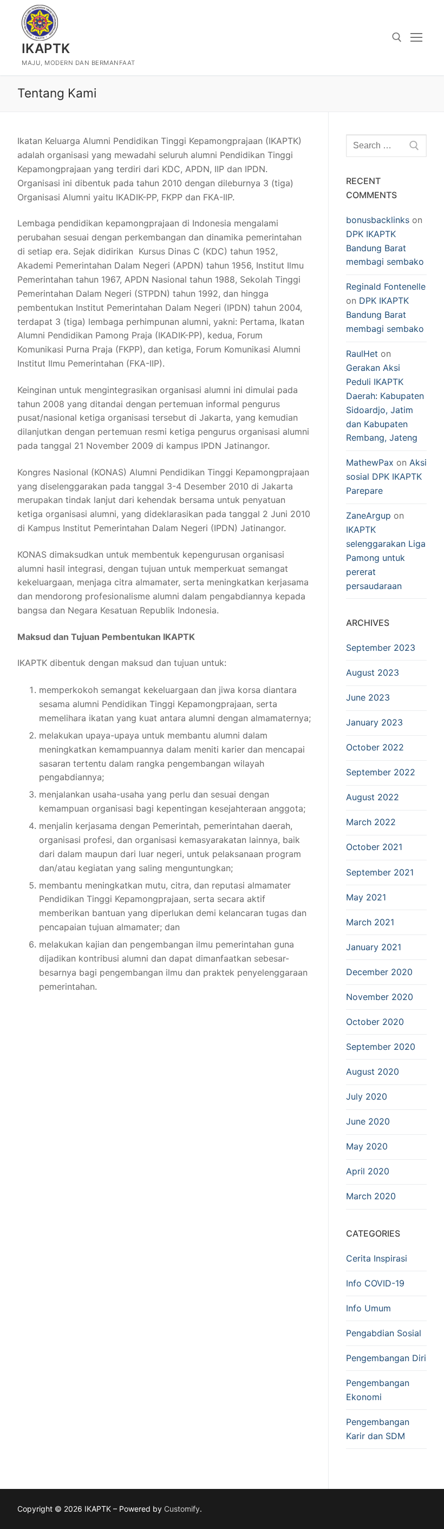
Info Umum (368, 1308)
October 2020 (375, 1021)
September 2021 (380, 872)
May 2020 (367, 1146)
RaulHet (362, 353)
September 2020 (380, 1046)
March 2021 (370, 922)
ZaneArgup (368, 515)
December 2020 (379, 971)
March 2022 (371, 821)
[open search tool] (397, 37)
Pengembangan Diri (386, 1357)
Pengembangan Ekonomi (377, 1389)
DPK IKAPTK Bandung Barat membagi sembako (385, 247)
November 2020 (379, 996)
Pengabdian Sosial (383, 1333)
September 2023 (380, 647)
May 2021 (366, 897)
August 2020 (372, 1071)
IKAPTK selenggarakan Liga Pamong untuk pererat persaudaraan (386, 557)
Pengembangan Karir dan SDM (377, 1428)
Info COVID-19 (375, 1283)
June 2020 (368, 1121)
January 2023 (374, 722)
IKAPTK (46, 48)
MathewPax (370, 462)
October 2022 (375, 747)
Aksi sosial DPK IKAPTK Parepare (386, 476)
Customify (182, 1508)
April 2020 (367, 1171)
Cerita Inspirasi (376, 1258)
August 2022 (372, 797)
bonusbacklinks (377, 219)
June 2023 (368, 697)
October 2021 (374, 846)
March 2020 (371, 1196)
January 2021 (373, 947)
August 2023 (372, 672)
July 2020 (366, 1096)
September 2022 (380, 772)
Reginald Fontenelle (386, 286)
